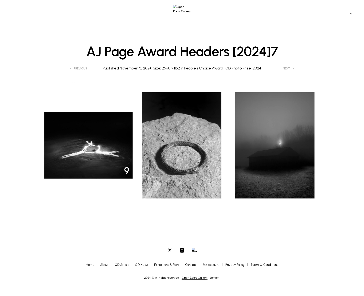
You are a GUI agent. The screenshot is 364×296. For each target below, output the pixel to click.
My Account (211, 265)
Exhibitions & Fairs (166, 265)
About (104, 265)
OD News (141, 265)
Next (286, 68)
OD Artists (122, 265)
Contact (191, 265)
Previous (80, 68)
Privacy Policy (235, 265)
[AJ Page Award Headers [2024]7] (182, 145)
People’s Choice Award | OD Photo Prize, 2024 (222, 68)
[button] (348, 14)
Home (90, 265)
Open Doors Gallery (194, 278)
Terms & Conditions (264, 265)
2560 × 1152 (171, 68)
